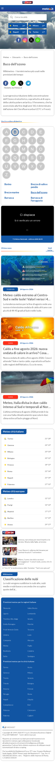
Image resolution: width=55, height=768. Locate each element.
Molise (5, 646)
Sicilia (5, 656)
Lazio (29, 635)
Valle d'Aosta (32, 608)
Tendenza (10, 289)
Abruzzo (31, 640)
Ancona (6, 689)
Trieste (6, 683)
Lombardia (32, 613)
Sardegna (31, 656)
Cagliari (30, 715)
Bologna (31, 683)
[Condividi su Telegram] (28, 85)
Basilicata (6, 651)
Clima (10, 343)
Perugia (6, 694)
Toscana (31, 629)
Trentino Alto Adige (10, 619)
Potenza (6, 710)
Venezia (30, 678)
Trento (6, 678)
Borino (7, 184)
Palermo (6, 715)
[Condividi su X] (20, 85)
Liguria (5, 613)
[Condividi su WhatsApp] (13, 85)
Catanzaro (32, 710)
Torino (5, 667)
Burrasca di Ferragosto (37, 199)
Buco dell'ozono (39, 192)
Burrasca (9, 197)
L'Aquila (30, 699)
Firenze (30, 689)
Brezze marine (11, 192)
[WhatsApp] (37, 40)
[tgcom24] (27, 3)
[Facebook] (18, 40)
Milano (30, 673)
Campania (7, 640)
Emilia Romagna (9, 624)
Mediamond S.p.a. (22, 751)
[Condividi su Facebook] (5, 85)
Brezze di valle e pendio (39, 185)
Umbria (6, 635)
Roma (30, 694)
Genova (6, 673)
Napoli (5, 699)
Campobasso (8, 705)
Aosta (30, 667)
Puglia (30, 646)
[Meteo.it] (48, 8)
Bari (29, 705)
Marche (30, 624)
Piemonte (6, 608)
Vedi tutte (49, 249)
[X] (31, 40)
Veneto (30, 619)
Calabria (31, 651)
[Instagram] (25, 40)
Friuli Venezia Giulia (10, 629)
